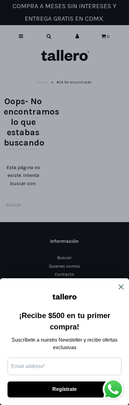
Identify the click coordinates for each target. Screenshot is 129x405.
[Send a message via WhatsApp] (113, 389)
